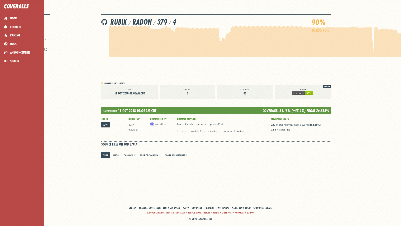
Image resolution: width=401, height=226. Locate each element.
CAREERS (209, 208)
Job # (104, 119)
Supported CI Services (199, 212)
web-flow (160, 124)
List (116, 155)
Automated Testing (244, 212)
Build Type (134, 119)
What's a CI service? (222, 212)
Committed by (158, 119)
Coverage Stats (280, 119)
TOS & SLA (180, 212)
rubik (118, 22)
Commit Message (187, 119)
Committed (110, 111)
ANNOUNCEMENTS (155, 212)
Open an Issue (171, 208)
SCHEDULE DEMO (262, 208)
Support (197, 208)
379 (162, 22)
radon (142, 22)
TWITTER (170, 212)
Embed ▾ (327, 86)
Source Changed (150, 155)
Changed (129, 155)
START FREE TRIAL (241, 208)
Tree (105, 155)
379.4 (106, 125)
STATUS (132, 208)
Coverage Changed (176, 155)
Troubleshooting (150, 208)
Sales (186, 208)
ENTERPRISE (223, 208)
